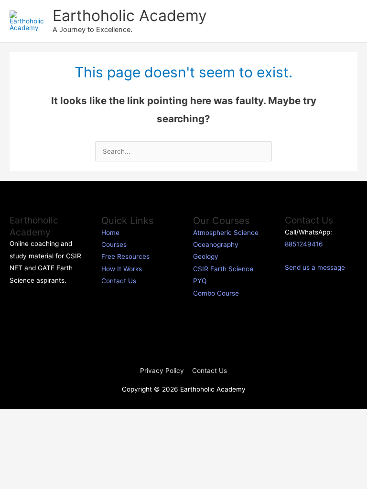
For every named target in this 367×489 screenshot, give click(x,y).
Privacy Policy (162, 370)
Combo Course (216, 293)
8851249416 (304, 244)
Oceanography (215, 244)
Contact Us (118, 281)
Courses (114, 244)
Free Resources (125, 256)
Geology (205, 256)
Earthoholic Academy (130, 15)
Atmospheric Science (226, 232)
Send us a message (315, 267)
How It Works (121, 269)
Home (110, 232)
